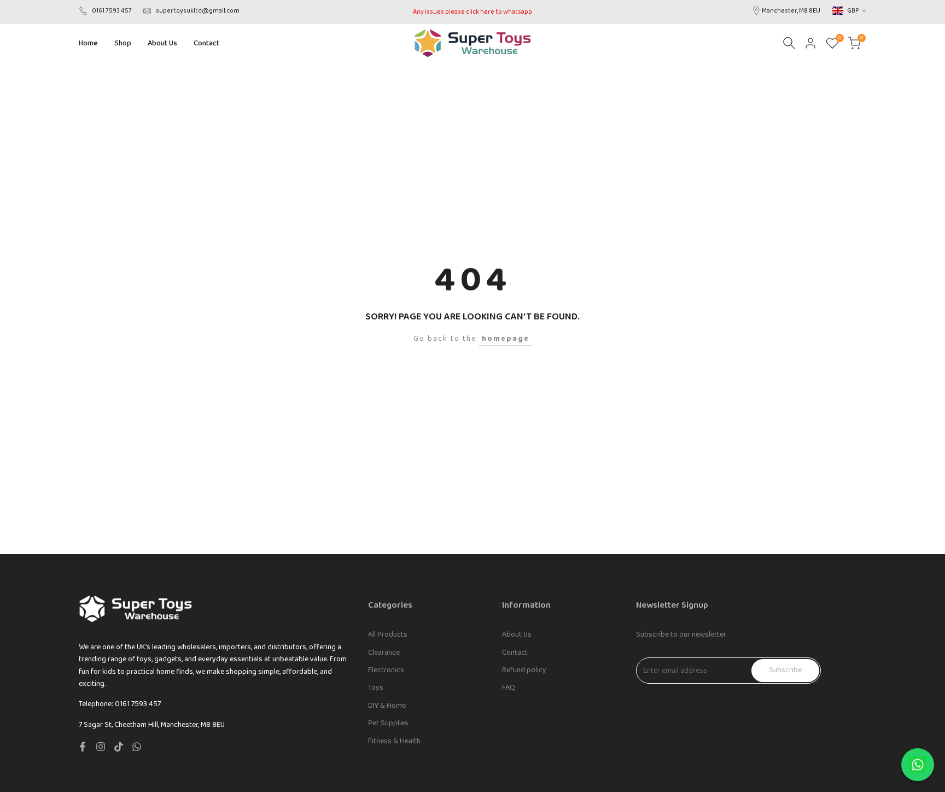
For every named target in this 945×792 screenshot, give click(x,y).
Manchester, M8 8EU (791, 10)
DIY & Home (387, 706)
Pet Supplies (388, 723)
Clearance (384, 653)
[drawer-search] (789, 43)
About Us (517, 634)
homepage (505, 339)
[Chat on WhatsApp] (917, 764)
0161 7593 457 (112, 10)
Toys (375, 688)
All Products (387, 634)
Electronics (386, 670)
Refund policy (524, 670)
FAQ (508, 688)
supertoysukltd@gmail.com (198, 10)
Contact (515, 653)
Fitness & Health (394, 741)
